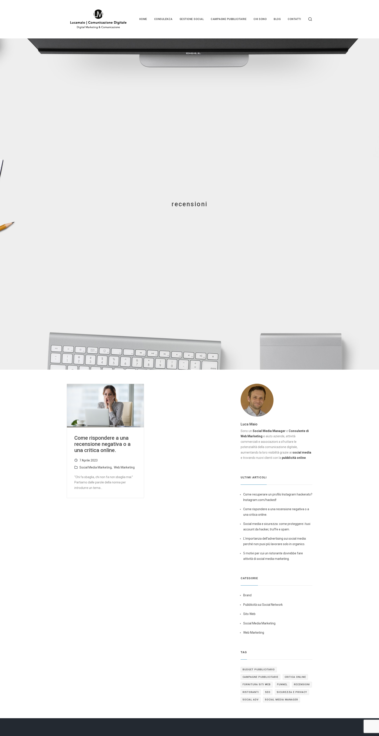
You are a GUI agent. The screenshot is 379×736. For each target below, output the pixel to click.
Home (143, 19)
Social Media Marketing (95, 467)
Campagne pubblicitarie (229, 19)
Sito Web (249, 614)
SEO (267, 692)
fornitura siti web (257, 684)
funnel (282, 684)
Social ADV (251, 699)
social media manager (281, 699)
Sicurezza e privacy (292, 692)
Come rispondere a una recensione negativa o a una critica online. (102, 444)
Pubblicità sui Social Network (263, 604)
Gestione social (192, 19)
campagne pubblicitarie (260, 677)
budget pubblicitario (259, 669)
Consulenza (163, 19)
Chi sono (260, 19)
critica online (295, 677)
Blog (277, 19)
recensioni (302, 684)
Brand (247, 595)
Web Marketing (124, 467)
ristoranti (251, 692)
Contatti (294, 19)
